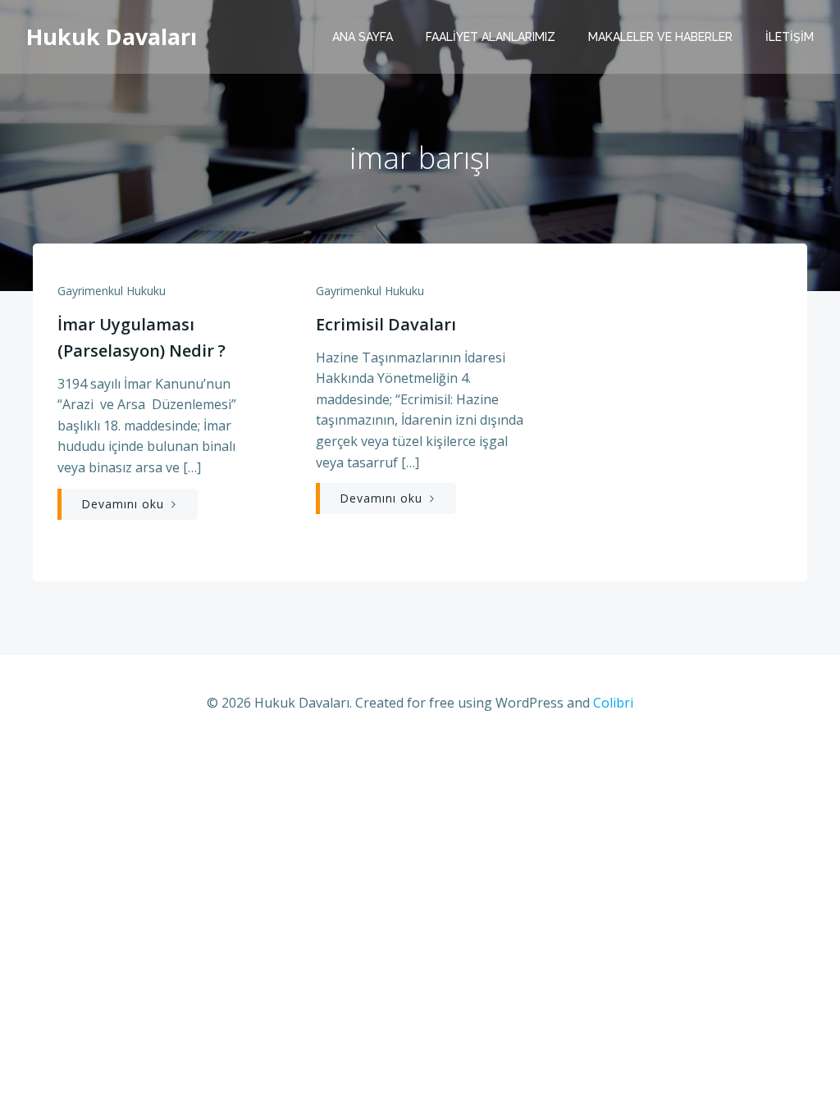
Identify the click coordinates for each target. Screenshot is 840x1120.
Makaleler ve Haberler (660, 36)
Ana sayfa (362, 36)
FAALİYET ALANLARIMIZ (490, 36)
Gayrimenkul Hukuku (111, 290)
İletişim (789, 36)
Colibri (613, 703)
